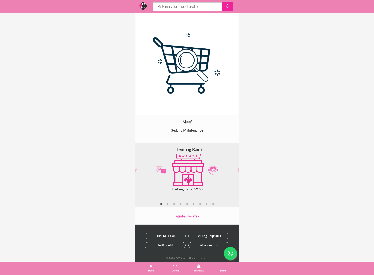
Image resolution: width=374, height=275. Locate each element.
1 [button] (161, 204)
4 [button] (180, 204)
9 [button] (213, 204)
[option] (187, 170)
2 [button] (167, 204)
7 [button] (200, 204)
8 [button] (206, 204)
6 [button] (193, 204)
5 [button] (187, 204)
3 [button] (174, 204)
